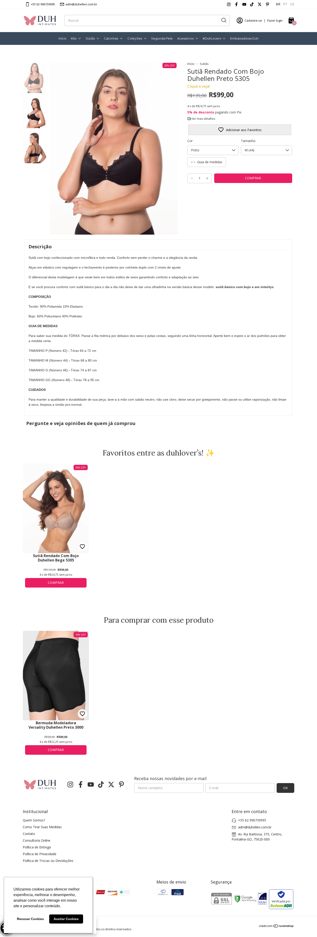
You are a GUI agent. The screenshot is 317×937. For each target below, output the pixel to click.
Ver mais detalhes (203, 119)
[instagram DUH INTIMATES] (229, 4)
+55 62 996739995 (43, 4)
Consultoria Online (36, 840)
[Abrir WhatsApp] (305, 925)
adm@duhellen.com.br (81, 4)
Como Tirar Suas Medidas (42, 827)
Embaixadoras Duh (244, 38)
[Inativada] (262, 899)
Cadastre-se (253, 20)
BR (278, 4)
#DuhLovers (212, 38)
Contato (29, 833)
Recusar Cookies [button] (30, 919)
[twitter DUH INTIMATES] (259, 4)
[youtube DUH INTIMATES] (244, 4)
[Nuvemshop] (276, 926)
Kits (73, 38)
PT (285, 4)
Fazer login (275, 20)
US (292, 4)
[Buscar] (223, 20)
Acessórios (185, 38)
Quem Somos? (34, 820)
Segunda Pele (162, 38)
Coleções (134, 38)
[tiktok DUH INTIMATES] (252, 4)
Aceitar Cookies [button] (66, 919)
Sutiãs (90, 38)
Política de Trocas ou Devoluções (48, 860)
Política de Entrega (37, 847)
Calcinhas (111, 38)
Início (62, 38)
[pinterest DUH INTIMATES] (267, 4)
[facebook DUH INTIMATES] (236, 4)
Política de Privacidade (39, 854)
